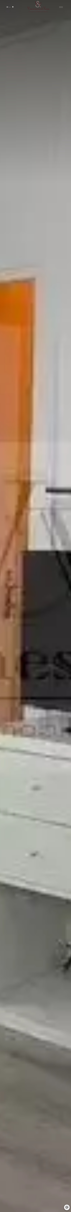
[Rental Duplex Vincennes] (35, 606)
